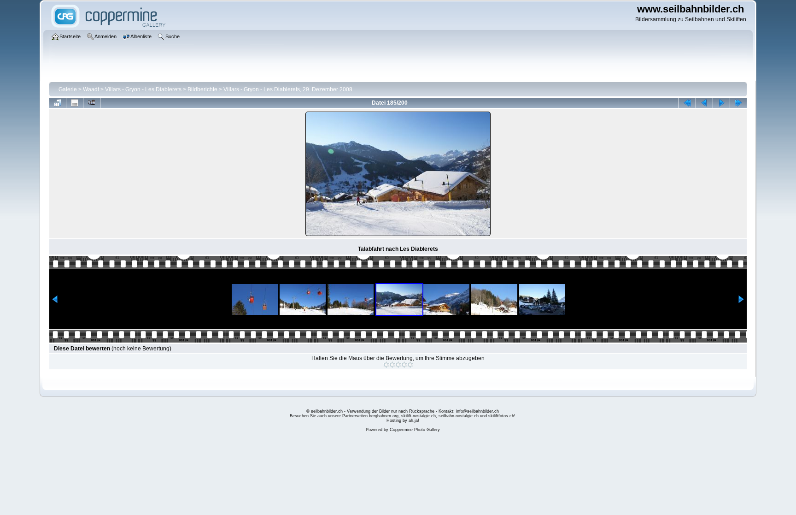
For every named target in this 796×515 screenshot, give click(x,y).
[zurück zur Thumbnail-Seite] (57, 103)
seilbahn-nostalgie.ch (459, 416)
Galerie (68, 89)
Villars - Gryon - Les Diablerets (143, 89)
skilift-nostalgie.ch (418, 416)
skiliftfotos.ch (501, 416)
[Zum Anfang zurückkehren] (687, 103)
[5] (410, 364)
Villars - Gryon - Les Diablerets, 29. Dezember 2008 (287, 89)
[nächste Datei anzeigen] (721, 103)
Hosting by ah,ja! (402, 420)
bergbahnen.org (383, 416)
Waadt (91, 89)
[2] (392, 364)
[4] (404, 364)
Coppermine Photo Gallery (415, 429)
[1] (386, 364)
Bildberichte (202, 89)
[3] (398, 364)
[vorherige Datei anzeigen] (704, 103)
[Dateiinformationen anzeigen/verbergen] (74, 103)
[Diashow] (91, 103)
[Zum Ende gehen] (738, 103)
